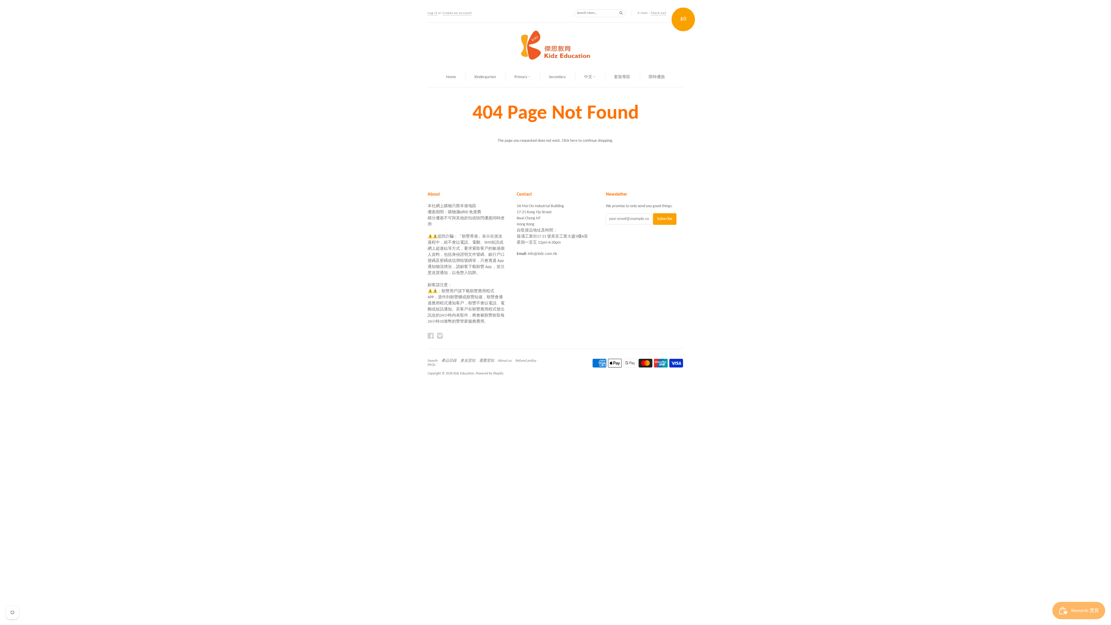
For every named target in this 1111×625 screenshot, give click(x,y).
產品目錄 (449, 361)
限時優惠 (657, 77)
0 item (643, 13)
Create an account (457, 13)
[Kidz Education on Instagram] (440, 336)
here (573, 141)
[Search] (621, 13)
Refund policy (526, 361)
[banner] (555, 45)
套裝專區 (622, 77)
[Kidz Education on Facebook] (431, 336)
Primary (521, 77)
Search (433, 361)
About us (505, 361)
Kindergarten (485, 77)
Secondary (557, 77)
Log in (432, 13)
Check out (658, 13)
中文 (588, 77)
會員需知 (467, 361)
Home (451, 77)
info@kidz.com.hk (542, 254)
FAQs (431, 365)
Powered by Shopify (489, 373)
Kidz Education (463, 373)
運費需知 (486, 361)
